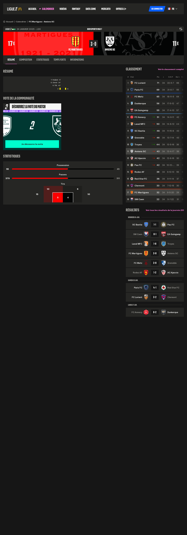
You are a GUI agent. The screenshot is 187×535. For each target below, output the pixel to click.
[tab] (11, 59)
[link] (9, 21)
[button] (157, 9)
